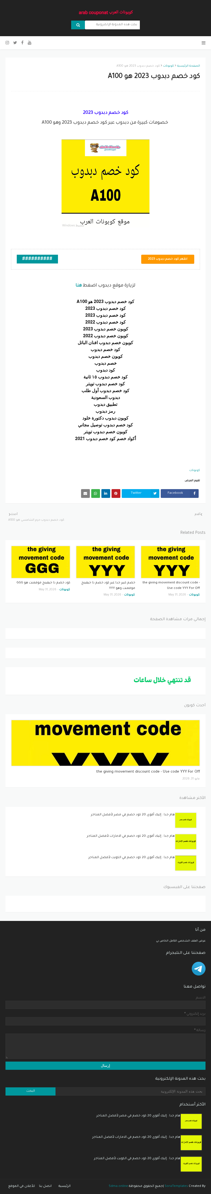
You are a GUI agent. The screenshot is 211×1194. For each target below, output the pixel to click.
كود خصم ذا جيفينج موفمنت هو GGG (43, 583)
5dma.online (118, 1186)
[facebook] (22, 43)
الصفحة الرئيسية (188, 66)
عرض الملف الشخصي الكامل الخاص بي (181, 941)
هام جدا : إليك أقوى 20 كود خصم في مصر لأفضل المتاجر (133, 815)
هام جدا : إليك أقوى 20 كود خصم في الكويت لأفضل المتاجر (131, 858)
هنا (79, 285)
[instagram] (7, 43)
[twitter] (15, 43)
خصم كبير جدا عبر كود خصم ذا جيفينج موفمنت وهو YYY (108, 585)
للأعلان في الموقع (21, 1186)
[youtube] (29, 43)
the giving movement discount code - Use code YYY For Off (171, 585)
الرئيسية (65, 1186)
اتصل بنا (45, 1186)
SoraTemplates (176, 1186)
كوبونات (168, 66)
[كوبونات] (105, 743)
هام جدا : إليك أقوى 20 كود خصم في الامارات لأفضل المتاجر (131, 836)
